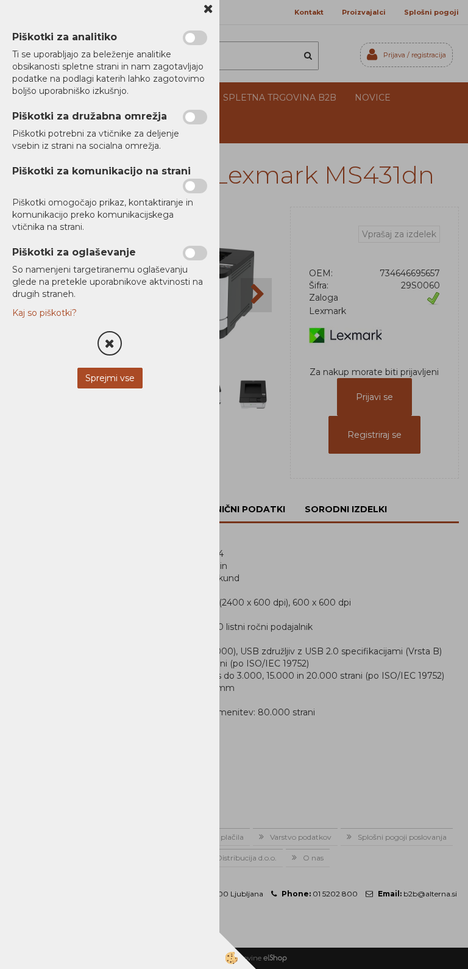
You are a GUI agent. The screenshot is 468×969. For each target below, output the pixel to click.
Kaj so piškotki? (44, 312)
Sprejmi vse (110, 378)
